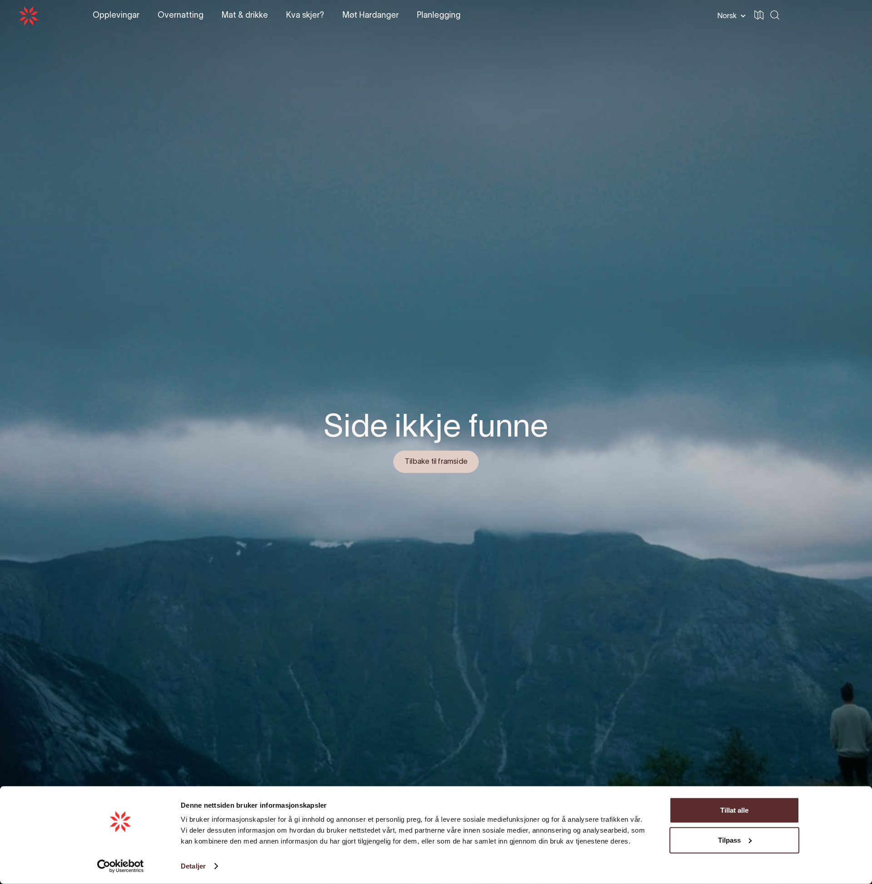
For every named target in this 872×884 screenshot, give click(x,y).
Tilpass (729, 840)
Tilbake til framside (436, 462)
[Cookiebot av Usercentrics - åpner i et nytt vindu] (120, 866)
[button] (842, 16)
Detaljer (193, 866)
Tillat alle (734, 810)
